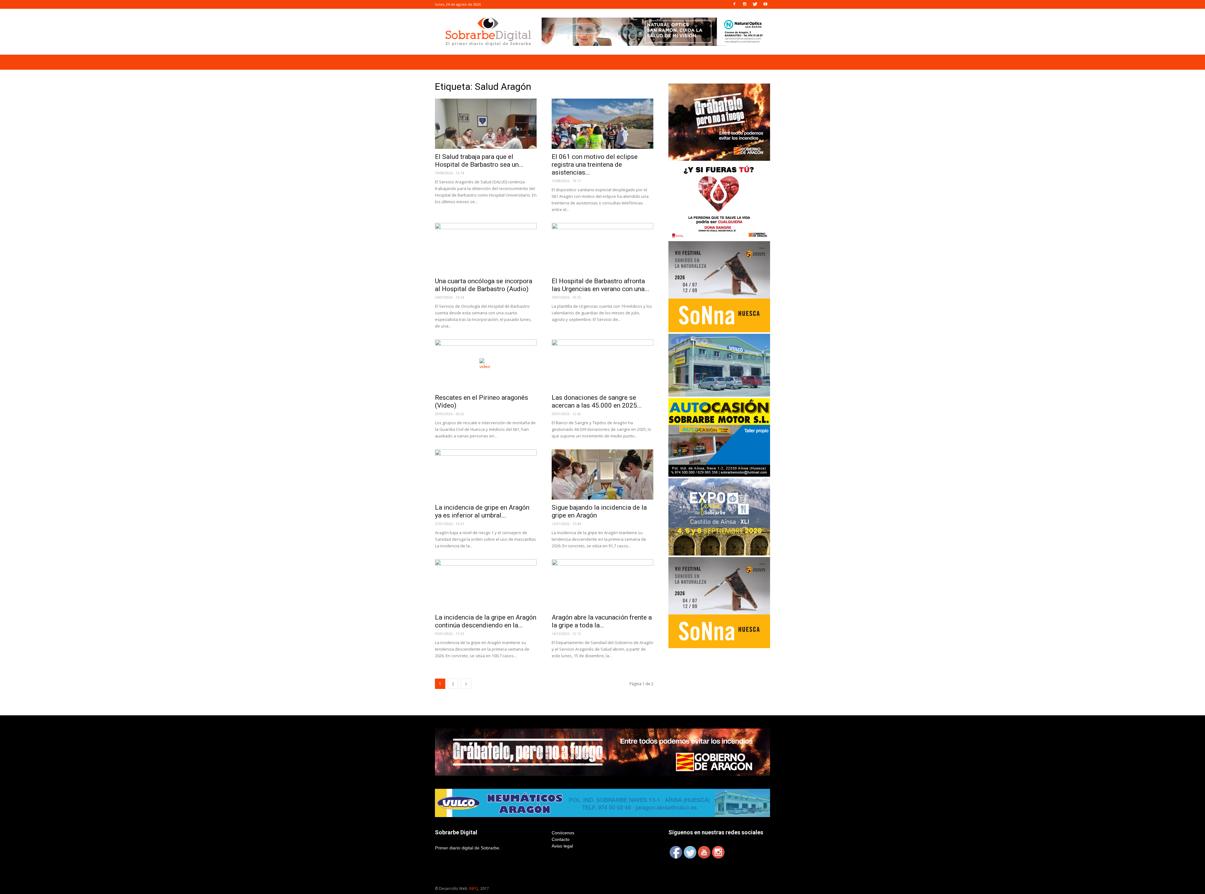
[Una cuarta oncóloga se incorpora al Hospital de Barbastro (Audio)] (486, 248)
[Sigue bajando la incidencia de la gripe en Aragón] (602, 474)
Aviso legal (562, 845)
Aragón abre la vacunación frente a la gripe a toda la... (602, 621)
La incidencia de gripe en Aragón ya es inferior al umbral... (482, 511)
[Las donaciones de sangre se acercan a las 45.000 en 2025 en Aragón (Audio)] (602, 364)
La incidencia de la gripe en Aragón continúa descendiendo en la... (485, 621)
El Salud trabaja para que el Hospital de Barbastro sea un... (479, 160)
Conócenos (563, 832)
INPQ (473, 888)
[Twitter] (755, 4)
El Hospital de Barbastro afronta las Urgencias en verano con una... (600, 285)
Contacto (561, 839)
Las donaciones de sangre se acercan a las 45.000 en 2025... (597, 401)
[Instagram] (744, 4)
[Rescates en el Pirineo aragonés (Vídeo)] (486, 364)
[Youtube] (765, 4)
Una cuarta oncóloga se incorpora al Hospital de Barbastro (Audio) (483, 285)
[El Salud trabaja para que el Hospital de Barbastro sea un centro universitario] (486, 124)
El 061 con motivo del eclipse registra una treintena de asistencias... (595, 164)
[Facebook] (734, 4)
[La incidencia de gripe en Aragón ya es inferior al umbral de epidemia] (486, 474)
